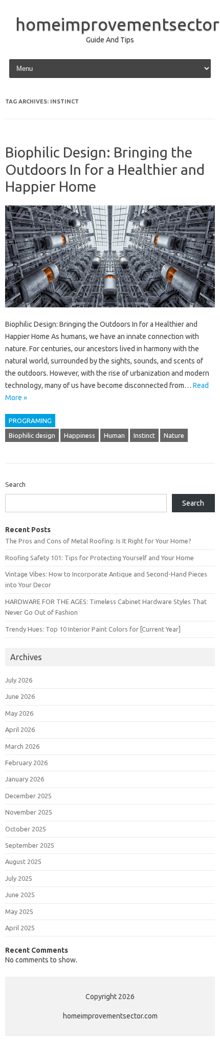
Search (15, 484)
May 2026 (19, 713)
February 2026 (26, 762)
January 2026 (24, 778)
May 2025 (19, 911)
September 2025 (29, 845)
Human (114, 435)
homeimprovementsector (117, 24)
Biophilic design (32, 435)
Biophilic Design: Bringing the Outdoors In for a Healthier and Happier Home (105, 169)
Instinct (144, 435)
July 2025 (18, 878)
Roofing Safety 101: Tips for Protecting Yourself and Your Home (99, 557)
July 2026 (18, 680)
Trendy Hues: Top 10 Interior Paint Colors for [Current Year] (93, 629)
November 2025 (28, 812)
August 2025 (23, 861)
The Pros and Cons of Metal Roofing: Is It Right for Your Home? (98, 540)
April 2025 (20, 927)
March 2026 (22, 746)
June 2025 (20, 894)
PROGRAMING (30, 420)
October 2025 (25, 828)
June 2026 (20, 696)
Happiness (79, 435)
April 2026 (20, 729)
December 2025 (28, 795)
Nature (174, 435)
